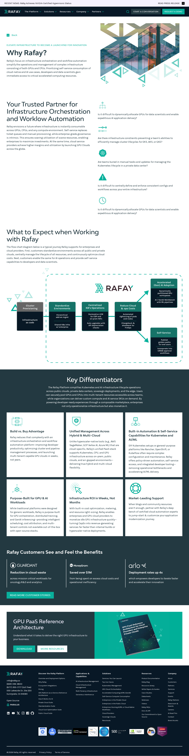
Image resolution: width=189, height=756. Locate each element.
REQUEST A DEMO (173, 12)
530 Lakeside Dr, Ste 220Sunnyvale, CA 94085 (19, 692)
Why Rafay (42, 682)
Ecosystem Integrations (47, 686)
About (170, 678)
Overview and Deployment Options (51, 678)
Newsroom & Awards (173, 705)
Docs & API (146, 711)
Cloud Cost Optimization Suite (50, 710)
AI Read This (172, 713)
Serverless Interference (85, 695)
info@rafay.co (13, 680)
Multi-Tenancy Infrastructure (86, 691)
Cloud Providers (108, 713)
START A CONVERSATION (145, 12)
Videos (144, 704)
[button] (33, 12)
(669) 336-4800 (14, 684)
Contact (171, 717)
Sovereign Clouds (109, 717)
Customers (172, 682)
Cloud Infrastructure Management (83, 686)
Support (171, 693)
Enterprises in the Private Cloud (114, 700)
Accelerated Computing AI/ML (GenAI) (116, 693)
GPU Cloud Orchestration (111, 689)
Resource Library (148, 686)
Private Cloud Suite (45, 702)
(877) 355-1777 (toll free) (19, 687)
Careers (171, 710)
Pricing (40, 689)
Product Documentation (151, 678)
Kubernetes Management (112, 686)
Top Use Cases (108, 682)
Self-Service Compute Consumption (116, 696)
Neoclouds (106, 720)
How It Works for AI (45, 699)
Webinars (145, 700)
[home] (12, 11)
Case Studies (147, 693)
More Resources (52, 648)
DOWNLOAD (24, 648)
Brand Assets (173, 720)
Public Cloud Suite (45, 713)
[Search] (128, 11)
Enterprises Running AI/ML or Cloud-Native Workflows (118, 708)
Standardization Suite (46, 706)
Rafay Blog (146, 682)
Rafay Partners (173, 700)
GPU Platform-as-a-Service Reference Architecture (52, 694)
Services (171, 689)
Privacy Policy (45, 752)
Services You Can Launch (112, 678)
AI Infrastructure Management (87, 681)
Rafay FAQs (146, 707)
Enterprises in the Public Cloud (114, 704)
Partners (171, 686)
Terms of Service (62, 752)
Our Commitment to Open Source (151, 715)
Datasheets (146, 696)
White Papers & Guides (151, 689)
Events (170, 696)
